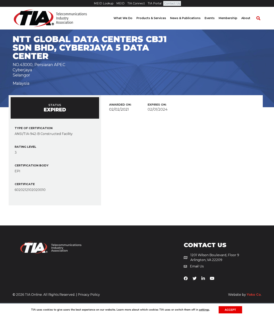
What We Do (123, 18)
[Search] (256, 18)
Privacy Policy (89, 295)
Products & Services (151, 18)
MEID (120, 3)
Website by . (244, 295)
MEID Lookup (104, 3)
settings (204, 310)
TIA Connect (136, 3)
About (245, 18)
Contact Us (172, 3)
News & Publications (185, 18)
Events (210, 18)
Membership (228, 18)
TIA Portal (154, 3)
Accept (230, 309)
